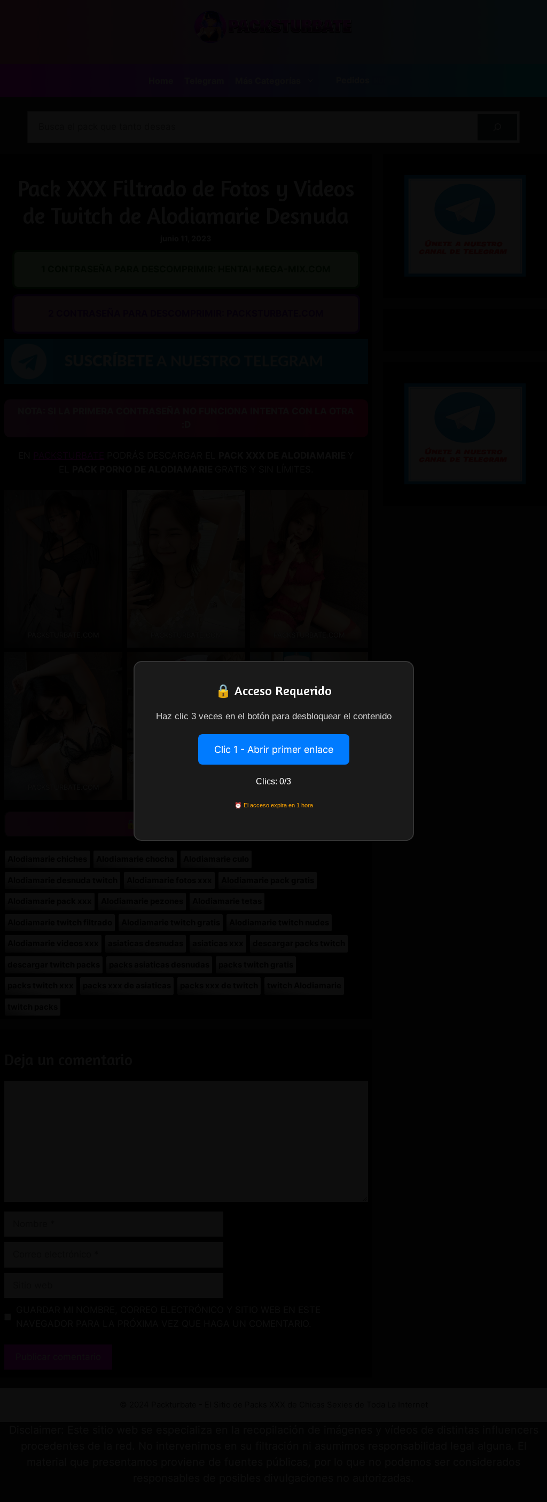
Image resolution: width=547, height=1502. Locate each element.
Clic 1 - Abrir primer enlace (273, 749)
